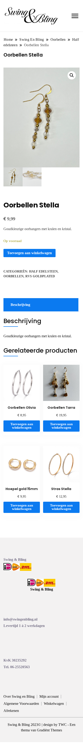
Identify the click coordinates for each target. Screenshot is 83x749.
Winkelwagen (54, 703)
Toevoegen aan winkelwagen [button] (21, 425)
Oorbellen (13, 276)
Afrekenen (11, 711)
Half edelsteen (43, 271)
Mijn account (49, 696)
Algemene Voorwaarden (21, 703)
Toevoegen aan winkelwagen (29, 253)
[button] (72, 75)
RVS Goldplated (40, 276)
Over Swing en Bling (19, 696)
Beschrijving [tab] (20, 305)
